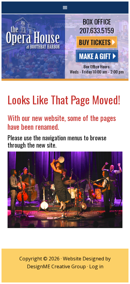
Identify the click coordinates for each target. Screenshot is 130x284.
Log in (96, 266)
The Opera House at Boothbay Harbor (33, 46)
